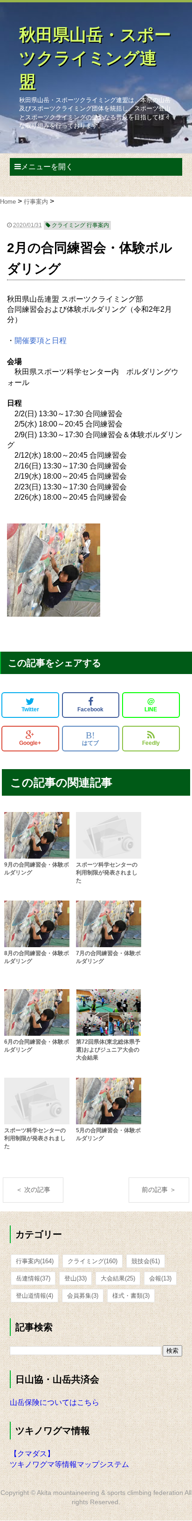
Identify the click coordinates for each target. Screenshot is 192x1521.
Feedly (151, 743)
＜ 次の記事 (33, 1189)
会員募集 (82, 1295)
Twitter (30, 709)
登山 (75, 1278)
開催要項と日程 (40, 340)
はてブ (90, 738)
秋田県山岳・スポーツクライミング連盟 (95, 58)
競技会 (145, 1261)
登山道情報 (34, 1295)
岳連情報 (33, 1278)
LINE (150, 705)
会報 (160, 1278)
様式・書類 (131, 1295)
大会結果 (118, 1278)
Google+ (30, 743)
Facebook (90, 709)
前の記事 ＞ (159, 1189)
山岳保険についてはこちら (54, 1402)
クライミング (92, 1261)
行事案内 (35, 1261)
